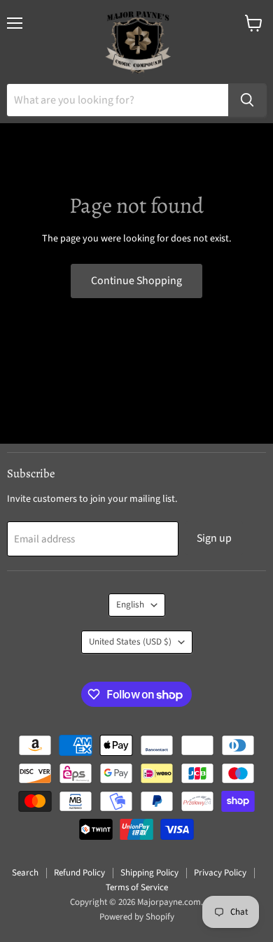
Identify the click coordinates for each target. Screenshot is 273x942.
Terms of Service (137, 887)
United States (130, 641)
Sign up (214, 538)
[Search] (247, 100)
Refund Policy (79, 872)
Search (25, 872)
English (130, 604)
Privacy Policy (220, 872)
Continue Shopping (136, 280)
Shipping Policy (149, 872)
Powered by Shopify (136, 917)
